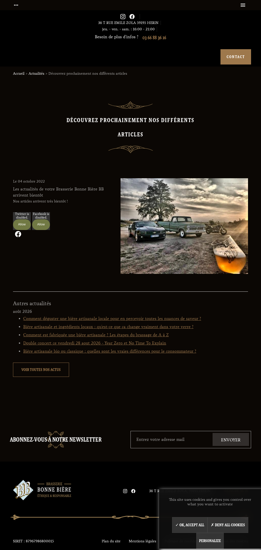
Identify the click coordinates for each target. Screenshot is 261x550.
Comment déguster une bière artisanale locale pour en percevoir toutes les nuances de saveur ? (112, 318)
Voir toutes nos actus (41, 369)
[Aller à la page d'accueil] (42, 491)
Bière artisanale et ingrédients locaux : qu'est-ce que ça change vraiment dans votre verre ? (108, 326)
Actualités (36, 73)
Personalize (210, 540)
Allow (22, 224)
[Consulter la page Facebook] (132, 16)
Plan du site (111, 541)
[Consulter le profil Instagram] (122, 16)
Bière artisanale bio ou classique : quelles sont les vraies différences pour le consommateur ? (109, 351)
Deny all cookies (229, 524)
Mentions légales (142, 541)
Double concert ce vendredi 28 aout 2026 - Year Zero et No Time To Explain (94, 343)
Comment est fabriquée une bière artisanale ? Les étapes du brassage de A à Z (96, 334)
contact (236, 56)
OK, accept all (191, 524)
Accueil (18, 73)
